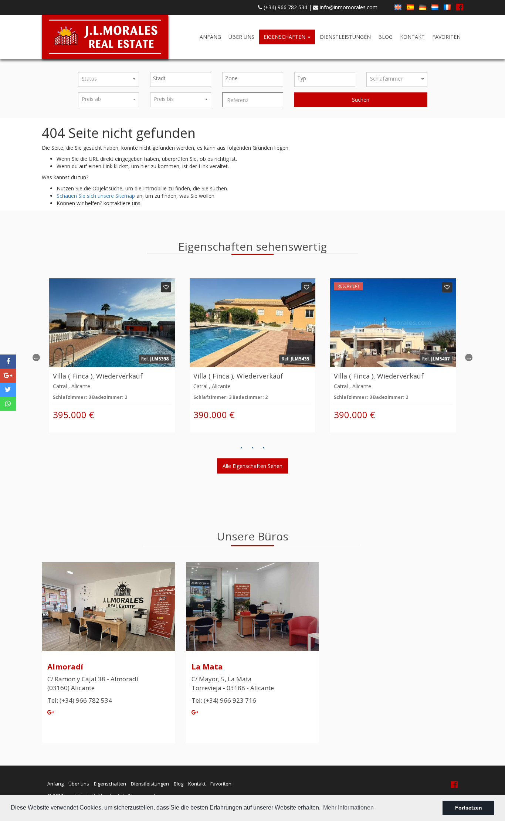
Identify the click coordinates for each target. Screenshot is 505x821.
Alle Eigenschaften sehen (252, 465)
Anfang (210, 36)
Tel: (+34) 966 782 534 (79, 700)
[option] (112, 355)
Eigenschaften (285, 36)
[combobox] (180, 79)
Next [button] (468, 357)
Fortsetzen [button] (468, 808)
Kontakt (412, 36)
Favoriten (446, 36)
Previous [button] (36, 357)
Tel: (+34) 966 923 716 (224, 700)
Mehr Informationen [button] (348, 807)
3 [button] (263, 447)
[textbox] (182, 78)
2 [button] (252, 447)
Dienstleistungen (345, 36)
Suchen (360, 99)
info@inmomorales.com (347, 7)
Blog (385, 36)
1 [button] (241, 447)
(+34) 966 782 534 (284, 7)
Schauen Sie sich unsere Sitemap (96, 195)
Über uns (241, 36)
